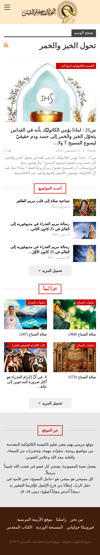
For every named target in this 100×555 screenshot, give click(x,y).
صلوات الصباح (85, 302)
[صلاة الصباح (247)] (25, 314)
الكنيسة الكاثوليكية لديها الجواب (75, 65)
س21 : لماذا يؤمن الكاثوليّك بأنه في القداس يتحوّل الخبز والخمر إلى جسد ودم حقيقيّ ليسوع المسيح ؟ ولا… (53, 136)
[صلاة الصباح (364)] (74, 314)
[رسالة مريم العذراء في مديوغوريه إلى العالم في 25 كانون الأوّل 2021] (84, 253)
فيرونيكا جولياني (80, 527)
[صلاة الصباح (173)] (74, 357)
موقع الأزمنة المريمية (34, 519)
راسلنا (61, 519)
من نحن (76, 519)
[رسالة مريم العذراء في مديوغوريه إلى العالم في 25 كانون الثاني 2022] (84, 230)
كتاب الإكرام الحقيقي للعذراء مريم (26, 345)
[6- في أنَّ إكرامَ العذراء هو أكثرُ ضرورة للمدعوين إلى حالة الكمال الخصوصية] (25, 357)
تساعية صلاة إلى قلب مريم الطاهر (43, 201)
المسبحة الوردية (49, 527)
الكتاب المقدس (19, 527)
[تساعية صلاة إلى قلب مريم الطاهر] (84, 207)
